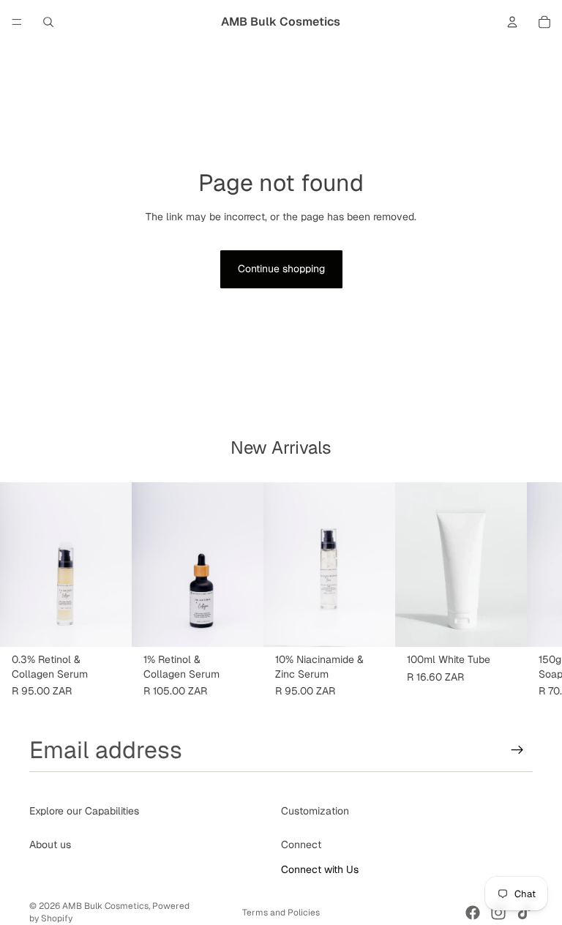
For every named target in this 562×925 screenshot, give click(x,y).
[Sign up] (517, 750)
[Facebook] (473, 912)
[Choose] (109, 624)
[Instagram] (498, 912)
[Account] (512, 22)
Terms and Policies (281, 912)
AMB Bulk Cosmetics (105, 906)
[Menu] (17, 22)
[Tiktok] (524, 912)
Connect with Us (320, 869)
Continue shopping (281, 268)
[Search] (48, 22)
